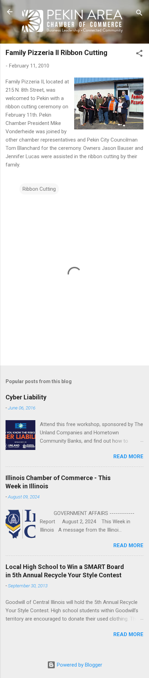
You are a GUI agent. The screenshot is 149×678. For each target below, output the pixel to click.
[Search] (139, 14)
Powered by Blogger (78, 665)
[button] (139, 54)
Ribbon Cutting (39, 189)
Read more (128, 456)
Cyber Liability (26, 397)
